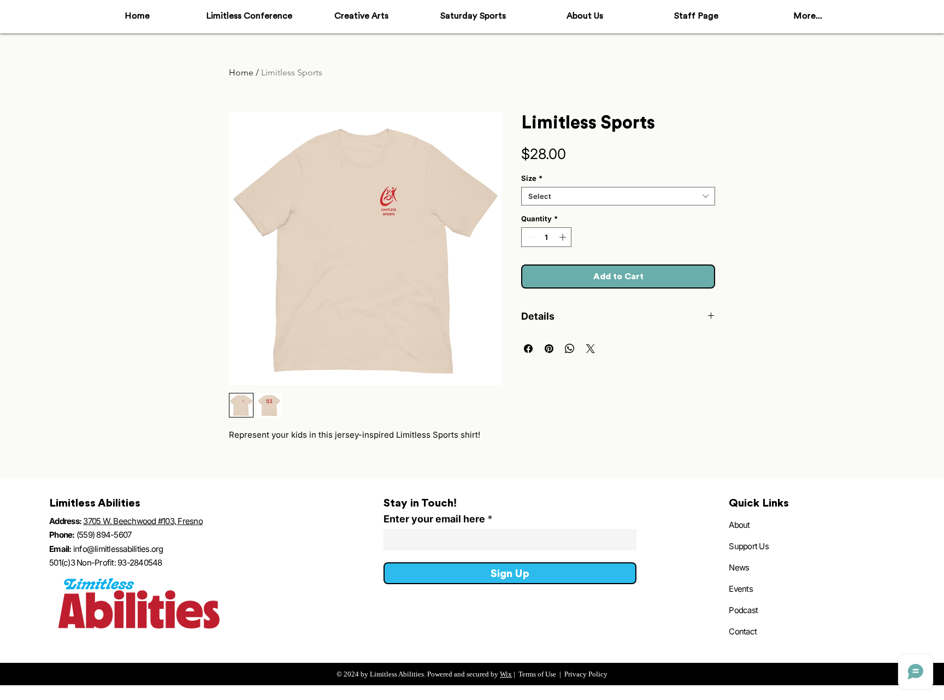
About (739, 525)
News (739, 567)
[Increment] (563, 237)
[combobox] (618, 196)
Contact (743, 631)
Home (241, 72)
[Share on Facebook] (528, 348)
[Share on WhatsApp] (569, 348)
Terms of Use (537, 674)
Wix (506, 674)
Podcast (743, 610)
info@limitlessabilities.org (118, 549)
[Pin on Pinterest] (549, 348)
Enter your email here (434, 519)
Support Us (749, 546)
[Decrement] (529, 237)
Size (531, 178)
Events (741, 589)
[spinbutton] (546, 237)
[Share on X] (590, 348)
